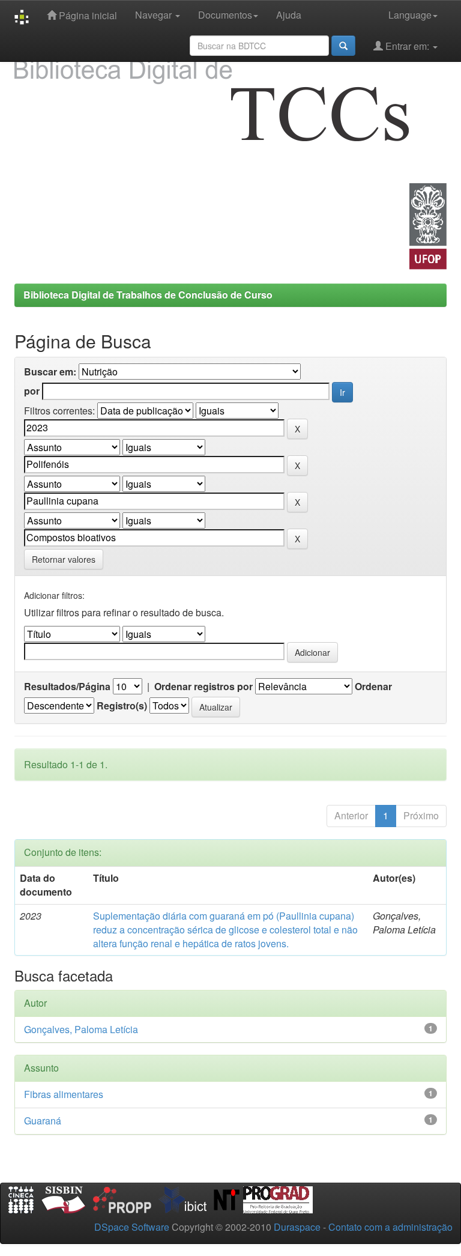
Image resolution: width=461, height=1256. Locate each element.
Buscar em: (50, 371)
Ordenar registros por (203, 686)
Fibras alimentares (63, 1094)
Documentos (225, 15)
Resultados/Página (67, 686)
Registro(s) (122, 705)
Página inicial (86, 15)
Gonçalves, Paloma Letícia (81, 1029)
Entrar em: (407, 46)
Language (410, 15)
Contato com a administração (390, 1227)
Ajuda (288, 15)
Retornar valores (63, 559)
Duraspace (297, 1227)
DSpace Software (131, 1227)
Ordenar (373, 686)
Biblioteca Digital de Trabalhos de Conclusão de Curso (148, 295)
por (32, 391)
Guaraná (42, 1120)
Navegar (154, 15)
